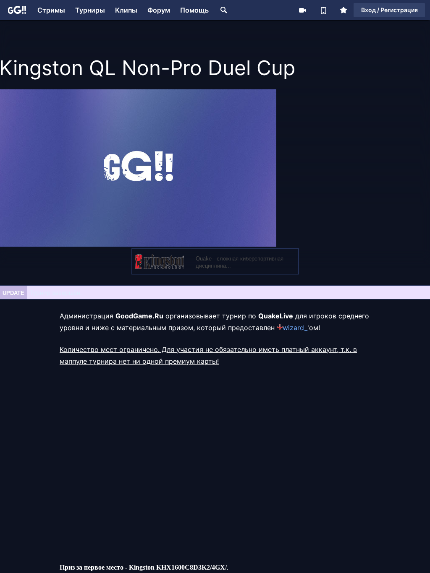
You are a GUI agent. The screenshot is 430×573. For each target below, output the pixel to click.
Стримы (51, 10)
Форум (158, 10)
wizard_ (295, 327)
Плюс (343, 10)
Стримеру (302, 10)
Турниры (90, 10)
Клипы (126, 10)
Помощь (194, 10)
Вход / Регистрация (389, 9)
